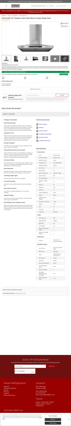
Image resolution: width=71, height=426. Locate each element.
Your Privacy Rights (53, 415)
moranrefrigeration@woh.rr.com (47, 394)
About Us (6, 390)
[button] (6, 6)
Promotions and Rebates (10, 388)
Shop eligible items (64, 74)
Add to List (65, 26)
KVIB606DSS (7, 85)
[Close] (68, 419)
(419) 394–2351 (60, 10)
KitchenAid (9, 83)
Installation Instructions (44, 140)
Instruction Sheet (43, 130)
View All (65, 58)
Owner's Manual (43, 124)
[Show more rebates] (68, 78)
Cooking (9, 15)
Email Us (66, 10)
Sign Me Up (51, 366)
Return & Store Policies (9, 395)
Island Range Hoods (23, 15)
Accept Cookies (53, 423)
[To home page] (19, 6)
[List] (59, 6)
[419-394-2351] (63, 6)
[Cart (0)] (65, 6)
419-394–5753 (41, 393)
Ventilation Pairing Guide (45, 134)
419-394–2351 (43, 391)
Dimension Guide (43, 137)
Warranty (41, 127)
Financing (6, 391)
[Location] (61, 6)
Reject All (53, 419)
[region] (35, 419)
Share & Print (65, 23)
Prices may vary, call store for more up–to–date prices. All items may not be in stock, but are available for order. (35, 1)
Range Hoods (15, 15)
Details (66, 71)
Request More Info (36, 89)
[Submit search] (52, 6)
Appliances (4, 15)
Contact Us (6, 393)
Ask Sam (62, 95)
